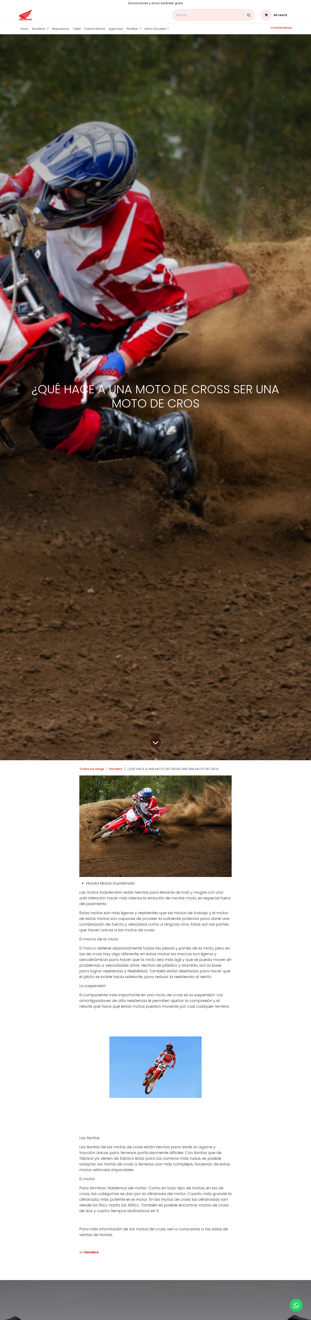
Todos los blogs (91, 769)
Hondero (115, 769)
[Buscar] (249, 15)
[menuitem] (24, 29)
